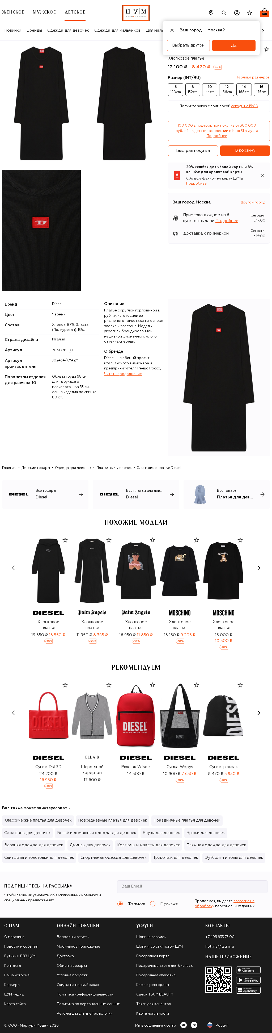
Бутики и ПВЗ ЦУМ (20, 956)
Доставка (65, 956)
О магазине (14, 937)
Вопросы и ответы (73, 937)
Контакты (12, 966)
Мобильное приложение (78, 946)
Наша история (16, 975)
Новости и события (21, 946)
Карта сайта (15, 1004)
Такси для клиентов (153, 1004)
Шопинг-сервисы (151, 937)
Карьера (12, 985)
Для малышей (159, 30)
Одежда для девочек (68, 30)
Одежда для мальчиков (117, 30)
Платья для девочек (114, 468)
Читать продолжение (123, 374)
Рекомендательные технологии (85, 1013)
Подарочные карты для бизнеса (164, 966)
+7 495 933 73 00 (220, 937)
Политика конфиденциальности (85, 994)
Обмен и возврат (72, 966)
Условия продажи (72, 975)
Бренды (34, 30)
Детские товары (36, 468)
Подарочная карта (152, 956)
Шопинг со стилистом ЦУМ (159, 946)
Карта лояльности (152, 1013)
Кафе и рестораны (152, 985)
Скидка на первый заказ (78, 985)
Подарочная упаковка (156, 975)
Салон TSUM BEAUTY (154, 994)
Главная (9, 468)
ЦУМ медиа (14, 994)
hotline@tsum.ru (219, 946)
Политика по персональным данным (88, 1004)
